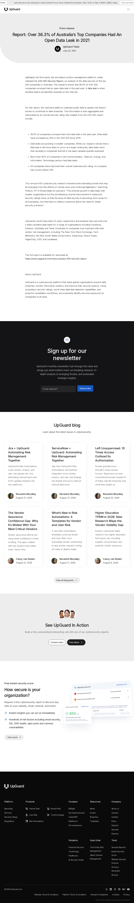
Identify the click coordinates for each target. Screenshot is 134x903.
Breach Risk (56, 809)
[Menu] (127, 9)
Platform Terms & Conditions (74, 894)
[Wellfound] (123, 889)
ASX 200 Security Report (50, 81)
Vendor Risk (34, 809)
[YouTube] (128, 889)
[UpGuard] (12, 9)
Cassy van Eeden (25, 559)
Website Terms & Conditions (46, 894)
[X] (106, 889)
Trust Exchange (57, 815)
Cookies (115, 894)
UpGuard (29, 77)
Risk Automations (36, 821)
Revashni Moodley (26, 494)
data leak (92, 88)
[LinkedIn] (111, 889)
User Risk (33, 815)
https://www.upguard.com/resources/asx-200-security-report (55, 258)
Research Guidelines (99, 894)
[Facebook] (115, 889)
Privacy (126, 894)
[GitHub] (119, 889)
